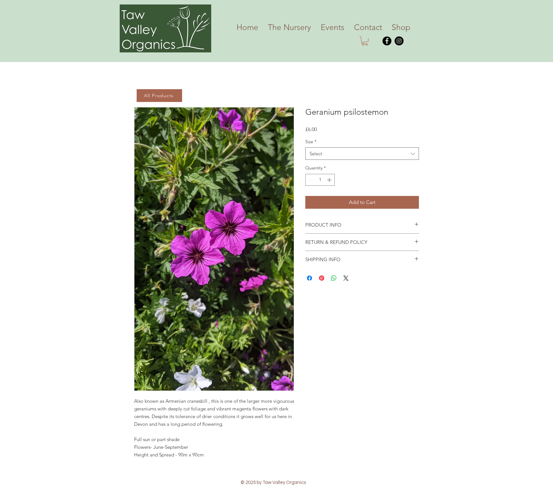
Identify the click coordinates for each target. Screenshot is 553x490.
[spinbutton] (320, 179)
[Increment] (330, 179)
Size (311, 141)
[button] (364, 41)
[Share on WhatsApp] (334, 278)
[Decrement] (310, 179)
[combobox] (362, 153)
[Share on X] (346, 278)
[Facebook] (386, 40)
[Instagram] (399, 40)
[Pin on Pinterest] (321, 278)
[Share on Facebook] (309, 278)
